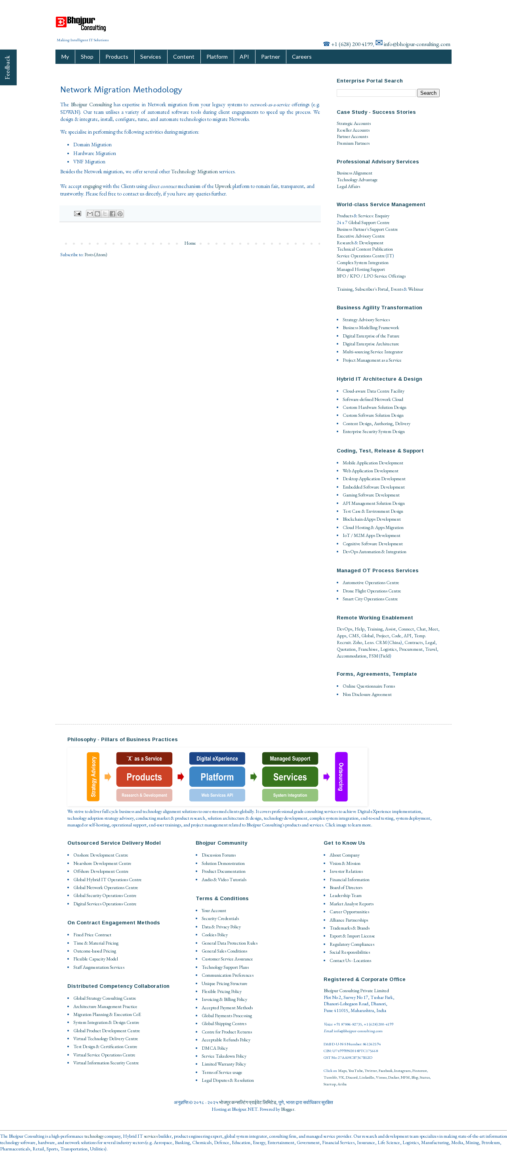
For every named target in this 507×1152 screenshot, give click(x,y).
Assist (390, 629)
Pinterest (419, 1070)
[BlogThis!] (97, 214)
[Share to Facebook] (112, 214)
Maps (342, 1070)
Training (345, 289)
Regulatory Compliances (352, 944)
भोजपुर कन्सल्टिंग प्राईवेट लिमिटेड (247, 1102)
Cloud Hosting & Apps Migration (373, 527)
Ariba (342, 1084)
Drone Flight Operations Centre (372, 591)
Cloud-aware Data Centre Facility (373, 391)
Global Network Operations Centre (105, 887)
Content (183, 56)
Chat (421, 629)
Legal (430, 642)
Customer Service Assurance (227, 959)
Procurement (411, 649)
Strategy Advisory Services (366, 319)
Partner (270, 56)
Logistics (388, 649)
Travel (431, 649)
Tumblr (330, 1077)
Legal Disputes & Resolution (228, 1080)
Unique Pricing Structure (225, 983)
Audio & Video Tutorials (224, 879)
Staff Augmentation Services (98, 967)
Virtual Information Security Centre (106, 1063)
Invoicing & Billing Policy (224, 999)
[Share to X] (105, 214)
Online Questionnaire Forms (369, 686)
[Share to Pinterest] (120, 214)
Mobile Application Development (373, 463)
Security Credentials (220, 918)
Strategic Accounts (354, 123)
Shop (87, 56)
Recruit (344, 642)
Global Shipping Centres (224, 1023)
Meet (433, 629)
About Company (345, 855)
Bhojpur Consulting (91, 104)
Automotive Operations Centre (371, 582)
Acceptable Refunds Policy (226, 1040)
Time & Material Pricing (95, 943)
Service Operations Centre (361, 256)
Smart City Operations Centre (370, 599)
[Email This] (90, 214)
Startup (330, 1084)
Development (371, 243)
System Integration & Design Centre (106, 1022)
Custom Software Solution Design (373, 415)
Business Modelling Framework (371, 327)
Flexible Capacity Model (95, 959)
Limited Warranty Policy (224, 1064)
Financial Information (350, 879)
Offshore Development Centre (101, 871)
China (394, 642)
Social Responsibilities (350, 952)
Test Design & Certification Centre (105, 1046)
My (65, 56)
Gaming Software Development (371, 495)
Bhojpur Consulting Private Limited (356, 990)
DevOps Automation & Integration (374, 551)
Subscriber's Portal (371, 289)
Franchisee (368, 649)
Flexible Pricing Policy (222, 991)
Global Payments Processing (227, 1015)
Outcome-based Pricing (94, 951)
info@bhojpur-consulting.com (417, 44)
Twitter (370, 1070)
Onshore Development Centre (100, 855)
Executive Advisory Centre (361, 236)
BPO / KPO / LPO (355, 276)
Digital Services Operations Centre (105, 904)
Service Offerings (390, 276)
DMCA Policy (215, 1048)
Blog (415, 1077)
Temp (419, 636)
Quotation (346, 649)
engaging (92, 186)
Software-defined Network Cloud (373, 399)
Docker (393, 1077)
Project (382, 636)
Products (116, 56)
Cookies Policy (215, 935)
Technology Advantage (357, 179)
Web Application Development (370, 471)
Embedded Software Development (374, 487)
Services (150, 56)
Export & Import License (352, 936)
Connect (406, 629)
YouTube (355, 1070)
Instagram (402, 1070)
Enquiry (382, 216)
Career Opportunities (349, 912)
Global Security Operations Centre (105, 895)
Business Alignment (354, 173)
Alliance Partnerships (349, 920)
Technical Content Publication (365, 249)
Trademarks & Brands (350, 928)
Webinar (415, 289)
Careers (302, 56)
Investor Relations (346, 871)
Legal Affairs (348, 186)
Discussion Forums (219, 855)
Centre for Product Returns (227, 1032)
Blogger (287, 1109)
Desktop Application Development (374, 478)
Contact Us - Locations (350, 960)
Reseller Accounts (353, 130)
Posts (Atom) (95, 254)
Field (385, 656)
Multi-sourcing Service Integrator (373, 352)
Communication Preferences (228, 975)
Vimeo (381, 1077)
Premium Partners (353, 143)
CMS (354, 636)
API (244, 56)
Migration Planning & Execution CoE (107, 1014)
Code (396, 636)
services (151, 1136)
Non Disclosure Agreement (367, 694)
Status (425, 1077)
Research (345, 243)
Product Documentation (224, 871)
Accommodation (351, 656)
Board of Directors (346, 887)
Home (190, 243)
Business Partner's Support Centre (367, 229)
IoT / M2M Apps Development (371, 535)
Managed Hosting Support (361, 269)
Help (359, 629)
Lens (369, 642)
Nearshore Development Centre (102, 863)
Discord (352, 1077)
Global (367, 636)
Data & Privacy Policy (221, 927)
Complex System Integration (363, 262)
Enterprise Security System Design (374, 431)
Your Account (214, 910)
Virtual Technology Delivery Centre (105, 1038)
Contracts (413, 642)
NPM (405, 1077)
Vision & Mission (345, 863)
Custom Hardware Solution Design (374, 407)
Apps (341, 636)
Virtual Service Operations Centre (104, 1055)
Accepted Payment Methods (227, 1007)
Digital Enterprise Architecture (371, 344)
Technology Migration (194, 171)
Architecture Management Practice (105, 1006)
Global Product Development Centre (106, 1030)
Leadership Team (346, 895)
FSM (373, 656)
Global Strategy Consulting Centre (104, 998)
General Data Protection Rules (229, 943)
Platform (217, 56)
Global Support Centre (369, 222)
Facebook (386, 1070)
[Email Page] (77, 213)
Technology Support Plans (225, 967)
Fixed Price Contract (92, 935)
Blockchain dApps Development (372, 519)
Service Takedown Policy (224, 1056)
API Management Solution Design (374, 503)
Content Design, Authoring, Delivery (376, 423)
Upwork (223, 186)
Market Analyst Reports (352, 904)
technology (94, 1136)
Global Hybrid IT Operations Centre (107, 879)
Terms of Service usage (222, 1072)
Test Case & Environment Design (373, 511)
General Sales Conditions (224, 951)
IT (390, 256)
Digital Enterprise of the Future (371, 336)
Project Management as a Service (372, 360)
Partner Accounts (352, 136)
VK (341, 1077)
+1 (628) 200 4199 (352, 44)
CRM (381, 642)
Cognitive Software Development (373, 544)
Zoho (357, 642)
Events (397, 289)
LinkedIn (366, 1077)
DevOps (344, 629)
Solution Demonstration (223, 863)
